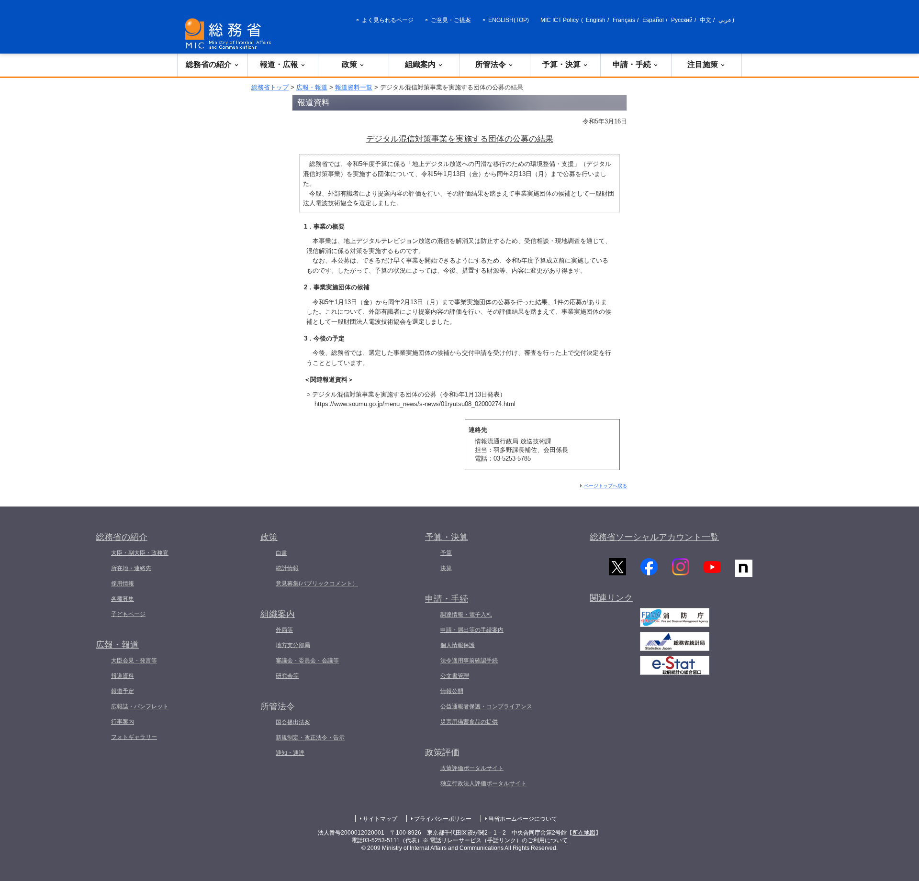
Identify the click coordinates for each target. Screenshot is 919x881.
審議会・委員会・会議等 (307, 660)
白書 (281, 553)
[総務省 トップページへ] (230, 34)
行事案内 (122, 721)
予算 (446, 553)
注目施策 (702, 64)
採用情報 (122, 583)
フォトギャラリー (134, 737)
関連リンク (611, 598)
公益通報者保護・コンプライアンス (486, 706)
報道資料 (122, 675)
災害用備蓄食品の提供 (469, 721)
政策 (349, 64)
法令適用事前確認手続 (469, 660)
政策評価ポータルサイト (472, 768)
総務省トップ (270, 87)
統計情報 (287, 568)
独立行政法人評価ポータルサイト (483, 783)
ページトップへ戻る (605, 485)
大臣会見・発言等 (134, 660)
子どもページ (128, 614)
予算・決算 (561, 64)
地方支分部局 (293, 645)
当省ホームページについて (522, 819)
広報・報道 (311, 87)
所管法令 (490, 64)
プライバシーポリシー (442, 819)
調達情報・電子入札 (466, 614)
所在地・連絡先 (131, 568)
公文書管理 (454, 675)
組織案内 (420, 64)
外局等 (284, 630)
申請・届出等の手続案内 (472, 630)
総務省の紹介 (209, 64)
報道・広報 (279, 64)
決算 (446, 568)
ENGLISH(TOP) (508, 20)
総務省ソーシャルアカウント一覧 (654, 537)
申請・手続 (632, 64)
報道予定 (122, 691)
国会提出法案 (293, 722)
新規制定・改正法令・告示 (310, 737)
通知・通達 (290, 752)
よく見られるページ (388, 20)
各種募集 (122, 598)
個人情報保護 (457, 645)
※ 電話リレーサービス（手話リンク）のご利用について (495, 840)
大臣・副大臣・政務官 (139, 553)
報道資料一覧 (353, 87)
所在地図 (583, 833)
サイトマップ (380, 819)
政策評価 (442, 752)
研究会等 (287, 675)
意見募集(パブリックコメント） (317, 583)
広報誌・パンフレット (139, 706)
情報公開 (451, 691)
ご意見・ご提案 (451, 20)
